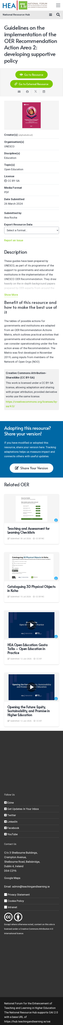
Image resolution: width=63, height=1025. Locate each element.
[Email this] (19, 91)
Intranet (12, 907)
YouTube (12, 834)
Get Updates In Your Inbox (23, 809)
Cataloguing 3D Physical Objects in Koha (31, 588)
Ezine (10, 802)
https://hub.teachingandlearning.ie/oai (27, 1021)
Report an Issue (13, 240)
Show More (11, 294)
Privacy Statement (18, 894)
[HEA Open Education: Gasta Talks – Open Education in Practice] (31, 625)
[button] (58, 5)
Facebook (13, 828)
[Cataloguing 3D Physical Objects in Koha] (32, 567)
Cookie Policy (15, 901)
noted (30, 924)
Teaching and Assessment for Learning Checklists (28, 530)
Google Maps (12, 878)
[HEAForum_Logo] (25, 5)
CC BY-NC (40, 538)
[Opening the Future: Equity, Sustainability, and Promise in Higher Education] (31, 687)
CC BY (39, 659)
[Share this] (27, 91)
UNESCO (9, 146)
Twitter (11, 815)
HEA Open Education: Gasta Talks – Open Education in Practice (27, 649)
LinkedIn (12, 821)
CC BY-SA (14, 180)
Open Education (13, 169)
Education (10, 157)
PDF (6, 192)
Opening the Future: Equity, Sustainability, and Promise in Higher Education (28, 711)
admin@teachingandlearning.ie (31, 886)
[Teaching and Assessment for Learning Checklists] (31, 509)
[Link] (8, 917)
